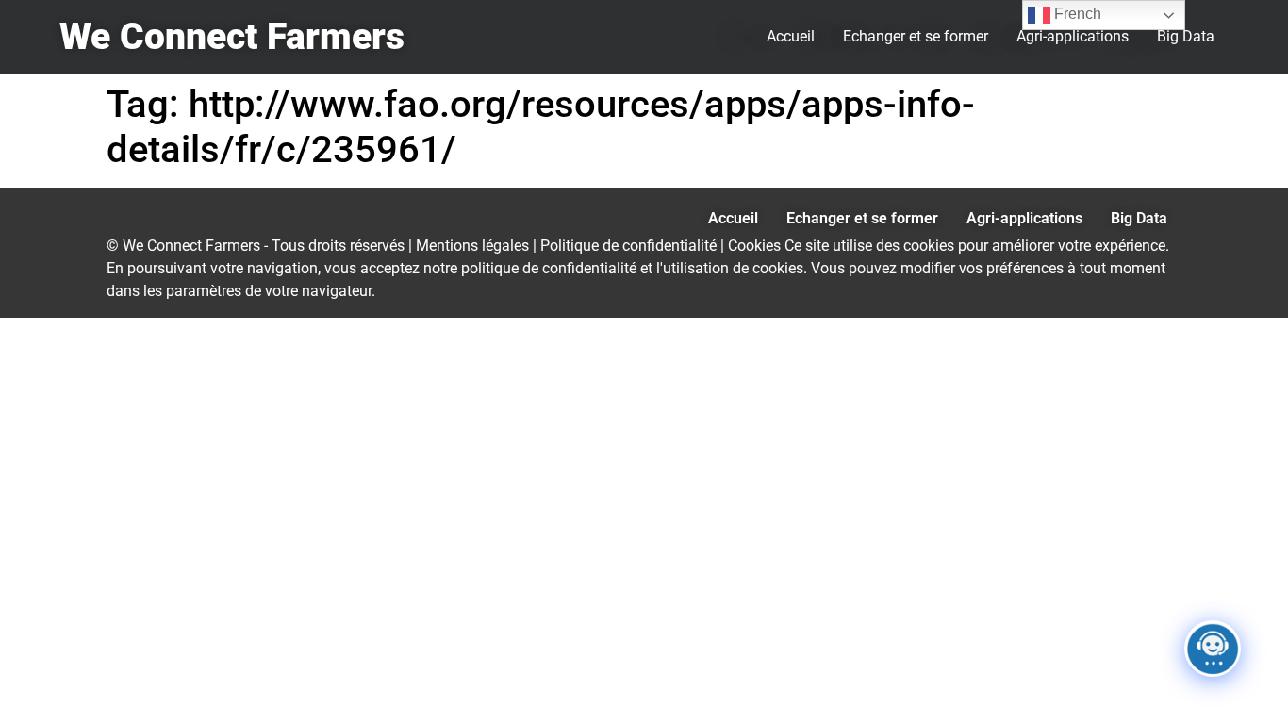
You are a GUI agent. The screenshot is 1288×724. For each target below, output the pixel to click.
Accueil (791, 36)
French (1075, 14)
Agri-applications (1072, 36)
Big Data (1185, 36)
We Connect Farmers (232, 36)
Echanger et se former (915, 36)
